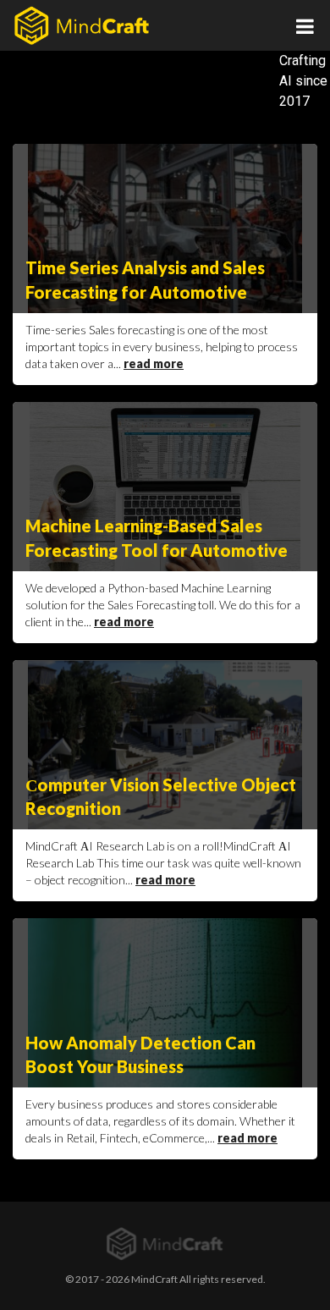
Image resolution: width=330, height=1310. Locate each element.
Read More (154, 364)
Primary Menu (304, 25)
